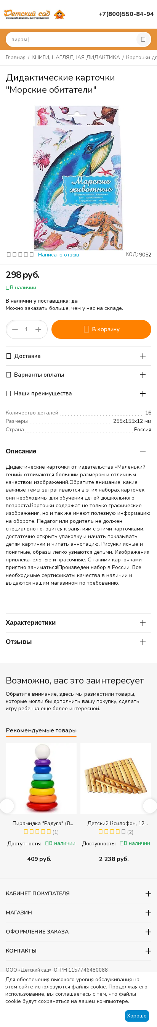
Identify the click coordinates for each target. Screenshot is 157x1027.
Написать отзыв (58, 255)
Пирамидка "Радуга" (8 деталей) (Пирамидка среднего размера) (41, 823)
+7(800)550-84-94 (126, 14)
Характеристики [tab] (31, 622)
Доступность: (24, 843)
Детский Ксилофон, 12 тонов (115, 823)
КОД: (132, 254)
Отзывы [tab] (19, 641)
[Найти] (143, 39)
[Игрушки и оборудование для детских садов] (35, 14)
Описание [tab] (21, 451)
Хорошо (137, 1015)
